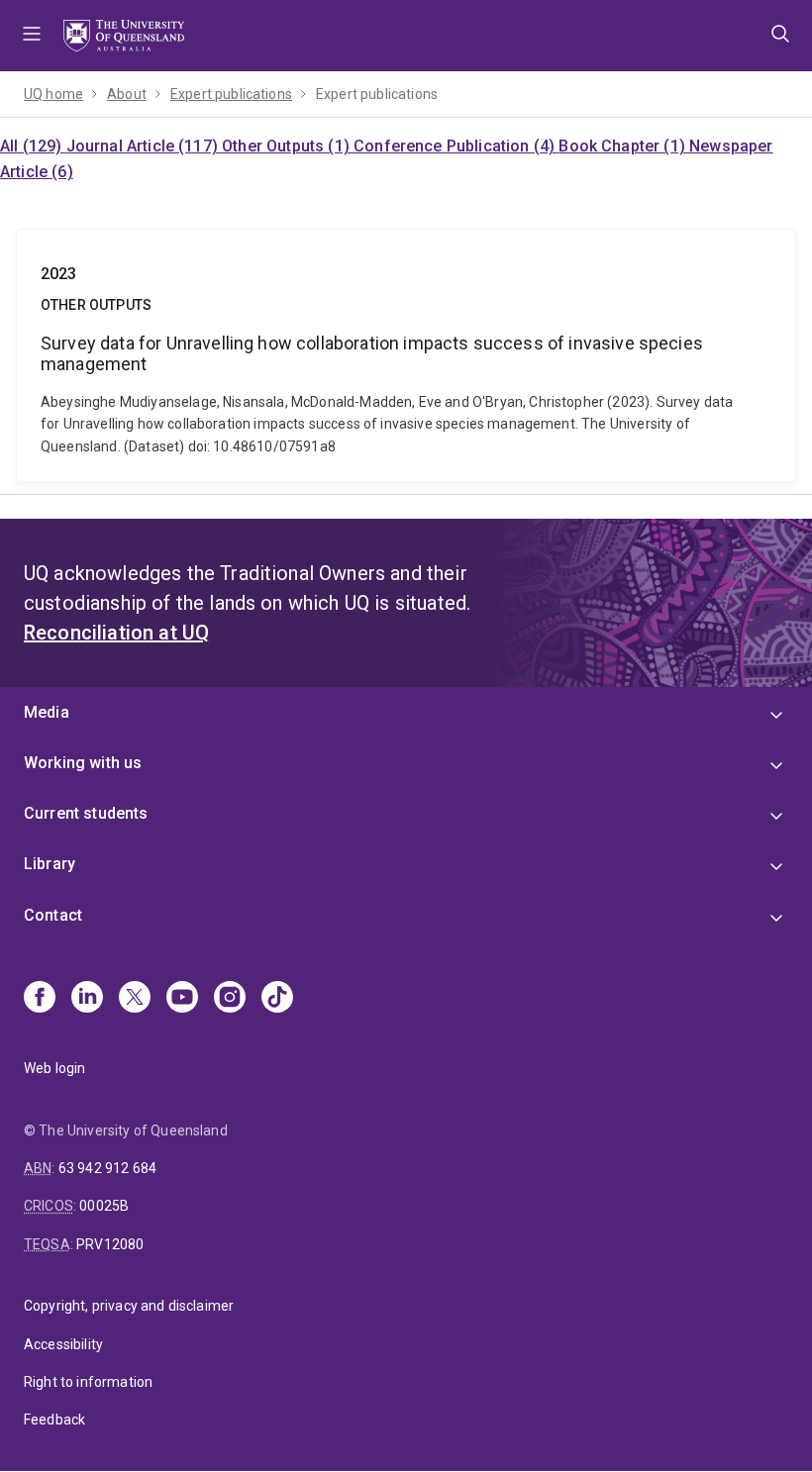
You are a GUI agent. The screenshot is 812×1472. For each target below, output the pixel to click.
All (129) (33, 146)
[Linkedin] (87, 999)
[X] (135, 999)
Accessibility (63, 1344)
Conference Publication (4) (456, 146)
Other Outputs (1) (288, 146)
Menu (31, 35)
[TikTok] (277, 999)
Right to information (88, 1382)
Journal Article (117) (144, 146)
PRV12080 (110, 1244)
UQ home (53, 94)
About (127, 94)
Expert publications (231, 94)
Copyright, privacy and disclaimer (129, 1306)
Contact (53, 915)
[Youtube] (182, 999)
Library (49, 863)
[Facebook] (39, 999)
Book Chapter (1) (623, 146)
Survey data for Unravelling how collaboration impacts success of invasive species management (406, 355)
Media (46, 712)
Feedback (54, 1419)
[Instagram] (230, 999)
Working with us (83, 762)
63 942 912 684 (107, 1168)
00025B (104, 1206)
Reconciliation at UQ (116, 632)
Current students (86, 813)
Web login (54, 1068)
